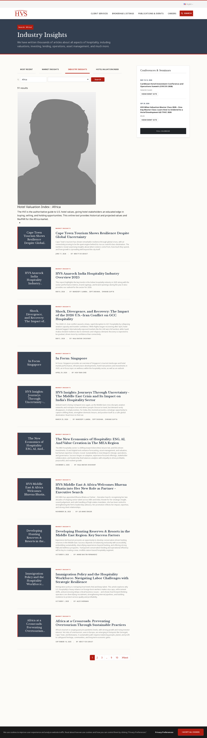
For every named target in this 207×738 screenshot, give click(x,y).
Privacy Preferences (164, 732)
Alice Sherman (83, 601)
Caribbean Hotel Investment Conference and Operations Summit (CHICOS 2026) (161, 85)
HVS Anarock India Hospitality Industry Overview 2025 (87, 275)
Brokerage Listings (123, 13)
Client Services (99, 13)
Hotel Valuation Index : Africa (39, 207)
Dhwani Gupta (108, 292)
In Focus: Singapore (71, 358)
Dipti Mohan (94, 292)
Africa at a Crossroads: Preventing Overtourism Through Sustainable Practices (91, 623)
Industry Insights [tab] (77, 69)
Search (188, 13)
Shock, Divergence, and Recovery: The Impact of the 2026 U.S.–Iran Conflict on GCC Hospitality (92, 315)
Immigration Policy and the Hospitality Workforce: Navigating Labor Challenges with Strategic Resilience (92, 578)
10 (117, 657)
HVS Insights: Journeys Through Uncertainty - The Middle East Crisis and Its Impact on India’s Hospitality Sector (92, 396)
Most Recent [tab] (26, 69)
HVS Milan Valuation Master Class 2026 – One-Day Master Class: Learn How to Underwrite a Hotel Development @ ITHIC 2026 (161, 109)
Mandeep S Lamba (80, 292)
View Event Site (149, 94)
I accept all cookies (191, 732)
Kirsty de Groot (81, 254)
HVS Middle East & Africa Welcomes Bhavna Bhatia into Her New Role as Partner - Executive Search (91, 488)
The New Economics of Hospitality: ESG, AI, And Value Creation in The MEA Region (90, 441)
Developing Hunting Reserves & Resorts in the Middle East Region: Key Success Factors (93, 533)
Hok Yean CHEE (80, 373)
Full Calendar (163, 131)
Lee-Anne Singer (85, 512)
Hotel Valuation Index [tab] (107, 69)
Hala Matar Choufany (82, 338)
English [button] (189, 4)
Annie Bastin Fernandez (87, 555)
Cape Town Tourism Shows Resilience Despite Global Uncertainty (92, 235)
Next (125, 657)
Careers (172, 13)
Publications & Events (150, 13)
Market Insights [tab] (50, 69)
